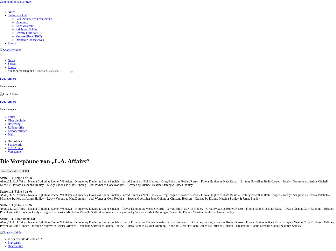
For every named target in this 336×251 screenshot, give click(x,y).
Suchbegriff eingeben (21, 70)
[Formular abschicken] (71, 71)
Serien (12, 63)
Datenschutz (15, 246)
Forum (12, 67)
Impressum (14, 242)
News (11, 60)
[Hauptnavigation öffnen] (1, 54)
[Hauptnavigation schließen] (1, 6)
